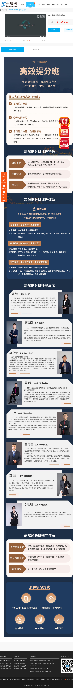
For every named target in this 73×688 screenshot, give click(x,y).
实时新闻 (22, 660)
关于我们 (2, 663)
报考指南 (16, 668)
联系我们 (8, 666)
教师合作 (2, 666)
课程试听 (30, 5)
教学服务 (16, 663)
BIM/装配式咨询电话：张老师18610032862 (41, 660)
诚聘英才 (2, 660)
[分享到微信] (32, 40)
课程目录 (36, 50)
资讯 (48, 5)
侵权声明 (8, 668)
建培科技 (55, 5)
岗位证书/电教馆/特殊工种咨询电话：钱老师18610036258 (42, 665)
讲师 (43, 5)
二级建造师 (23, 666)
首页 (22, 5)
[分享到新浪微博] (30, 40)
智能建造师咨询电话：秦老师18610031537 (41, 671)
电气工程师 (23, 668)
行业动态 (16, 666)
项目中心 (63, 5)
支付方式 (8, 663)
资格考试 (16, 660)
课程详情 (12, 50)
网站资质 (22, 663)
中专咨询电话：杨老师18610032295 (39, 668)
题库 (39, 5)
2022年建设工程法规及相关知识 (17, 10)
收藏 (43, 40)
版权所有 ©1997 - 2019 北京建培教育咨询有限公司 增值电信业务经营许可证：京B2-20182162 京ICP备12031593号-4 (31, 679)
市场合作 (8, 660)
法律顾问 (2, 668)
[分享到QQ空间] (27, 40)
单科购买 (54, 29)
